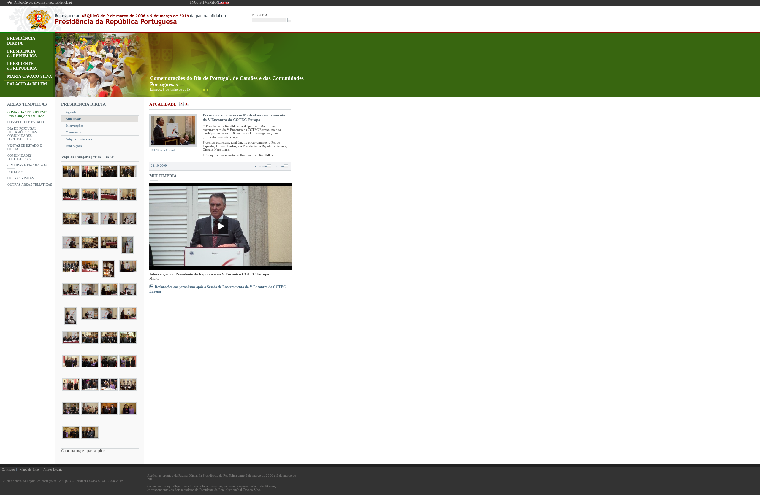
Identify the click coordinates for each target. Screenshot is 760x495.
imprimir (261, 166)
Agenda (71, 112)
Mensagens (73, 132)
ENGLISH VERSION (204, 2)
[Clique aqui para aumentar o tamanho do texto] (186, 104)
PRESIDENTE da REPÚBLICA (22, 66)
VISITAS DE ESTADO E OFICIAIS (24, 147)
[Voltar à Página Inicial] (10, 4)
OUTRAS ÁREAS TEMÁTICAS (29, 184)
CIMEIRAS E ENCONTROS (27, 165)
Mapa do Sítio (29, 469)
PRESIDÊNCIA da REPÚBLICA (22, 53)
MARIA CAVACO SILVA (29, 76)
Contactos (8, 469)
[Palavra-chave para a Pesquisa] (269, 19)
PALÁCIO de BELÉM (27, 84)
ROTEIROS (15, 172)
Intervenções (74, 125)
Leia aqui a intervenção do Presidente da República (238, 155)
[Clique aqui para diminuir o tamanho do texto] (181, 104)
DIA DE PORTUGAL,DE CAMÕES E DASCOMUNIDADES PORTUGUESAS (22, 134)
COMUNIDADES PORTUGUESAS (19, 157)
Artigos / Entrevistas (79, 139)
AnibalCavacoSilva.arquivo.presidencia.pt (43, 2)
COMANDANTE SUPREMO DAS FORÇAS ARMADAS (27, 114)
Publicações (74, 145)
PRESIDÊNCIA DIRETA (21, 40)
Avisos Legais (52, 469)
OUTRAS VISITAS (20, 178)
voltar (280, 166)
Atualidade (73, 118)
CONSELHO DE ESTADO (25, 122)
